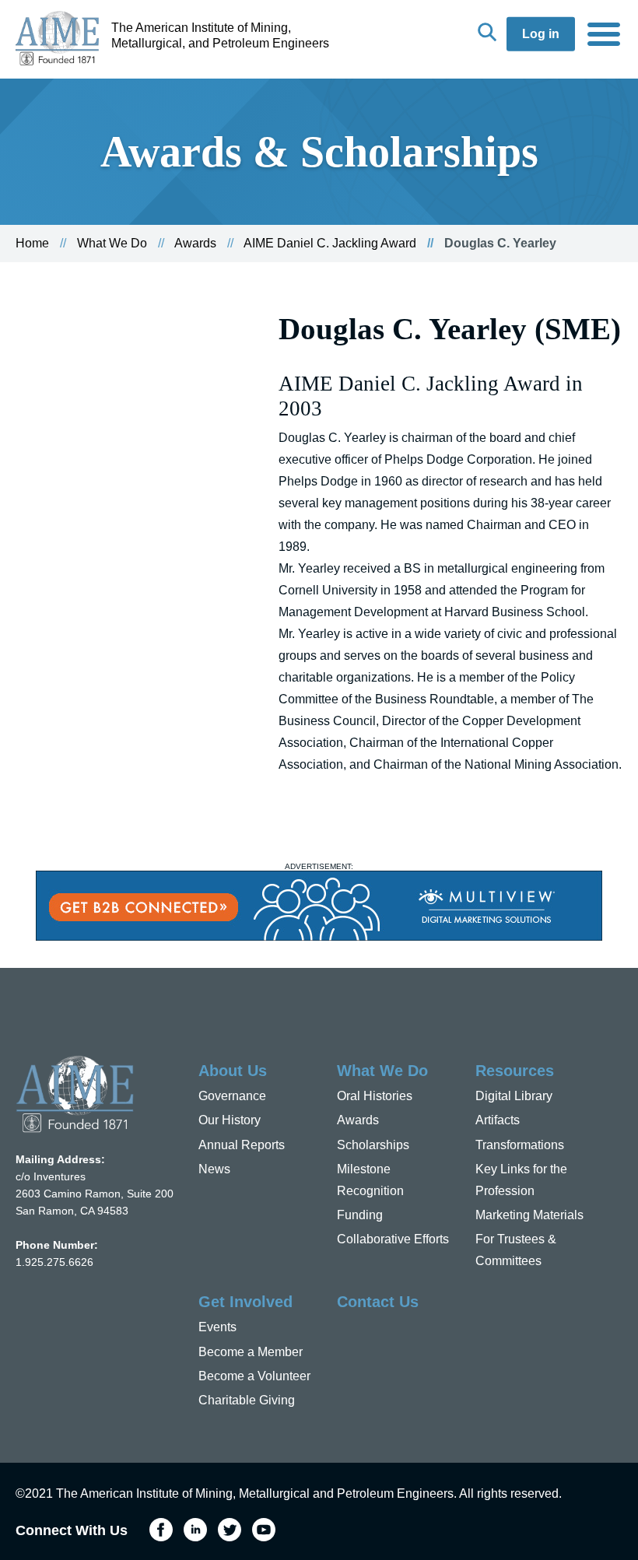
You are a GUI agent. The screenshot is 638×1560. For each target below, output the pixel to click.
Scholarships (373, 1145)
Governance (232, 1096)
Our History (229, 1120)
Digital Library (513, 1096)
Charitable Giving (246, 1400)
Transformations (519, 1145)
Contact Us (378, 1301)
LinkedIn (195, 1529)
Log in (540, 33)
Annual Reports (241, 1145)
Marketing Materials (529, 1215)
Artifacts (497, 1120)
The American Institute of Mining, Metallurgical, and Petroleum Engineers (220, 35)
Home (32, 243)
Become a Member (250, 1351)
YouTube (263, 1529)
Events (217, 1327)
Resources (514, 1070)
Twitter (229, 1529)
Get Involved (245, 1301)
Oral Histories (374, 1096)
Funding (360, 1215)
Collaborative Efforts (393, 1239)
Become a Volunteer (254, 1376)
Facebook (161, 1529)
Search (487, 32)
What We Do (112, 243)
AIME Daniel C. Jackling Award (330, 243)
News (214, 1169)
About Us (232, 1070)
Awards (195, 243)
